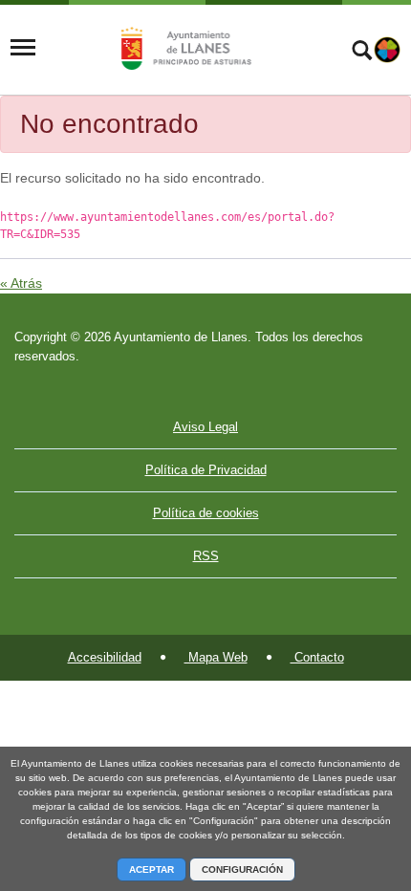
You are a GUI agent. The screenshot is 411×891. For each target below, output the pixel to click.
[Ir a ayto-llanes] (183, 48)
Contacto (317, 657)
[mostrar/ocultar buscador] (362, 52)
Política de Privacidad (206, 470)
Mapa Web (216, 657)
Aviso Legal (205, 427)
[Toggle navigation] (23, 48)
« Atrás (21, 283)
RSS (206, 556)
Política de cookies (206, 513)
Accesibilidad (104, 657)
